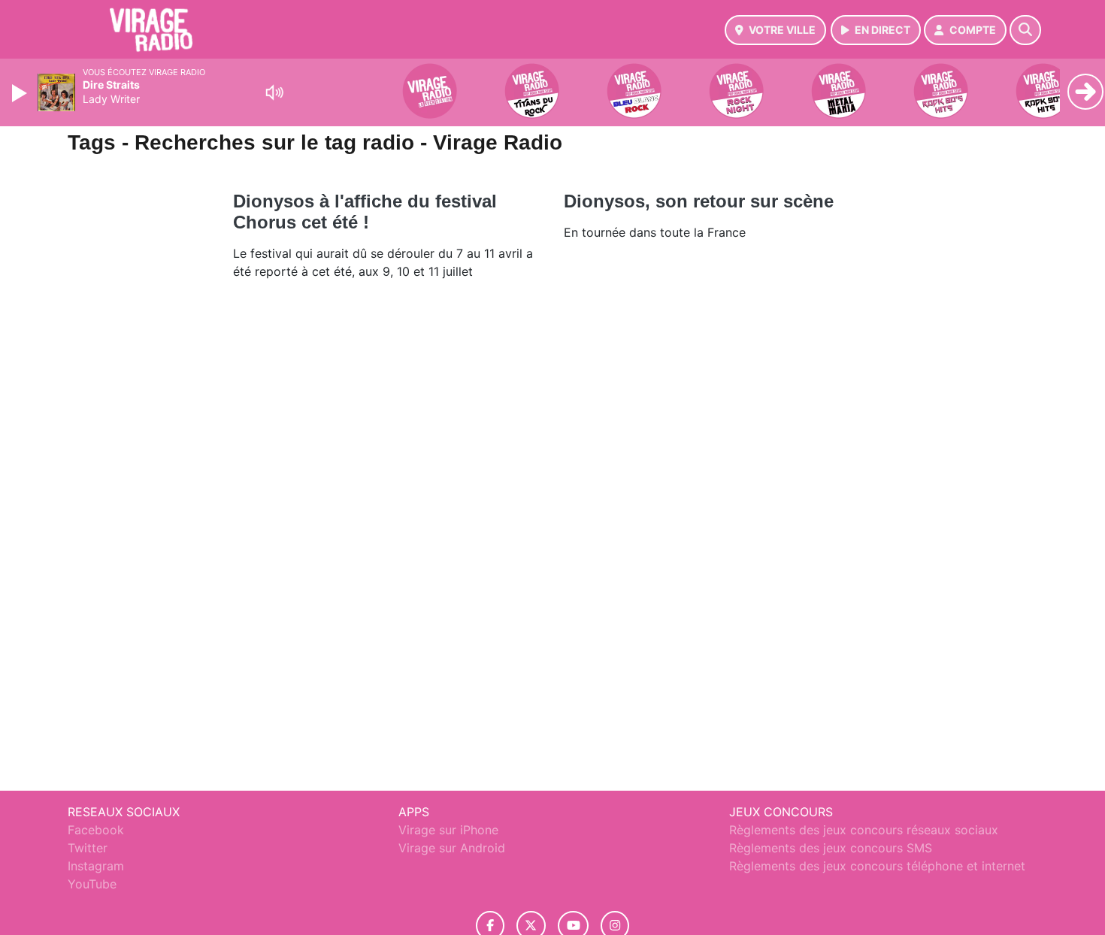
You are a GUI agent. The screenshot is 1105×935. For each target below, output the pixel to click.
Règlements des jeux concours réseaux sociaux (863, 829)
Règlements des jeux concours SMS (830, 847)
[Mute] (274, 92)
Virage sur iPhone (448, 829)
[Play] (21, 93)
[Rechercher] (1025, 30)
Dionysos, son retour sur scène (699, 201)
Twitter (87, 847)
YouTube (92, 883)
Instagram (96, 865)
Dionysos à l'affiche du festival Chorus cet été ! (365, 211)
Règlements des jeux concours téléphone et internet (877, 865)
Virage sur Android (451, 847)
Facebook (96, 829)
